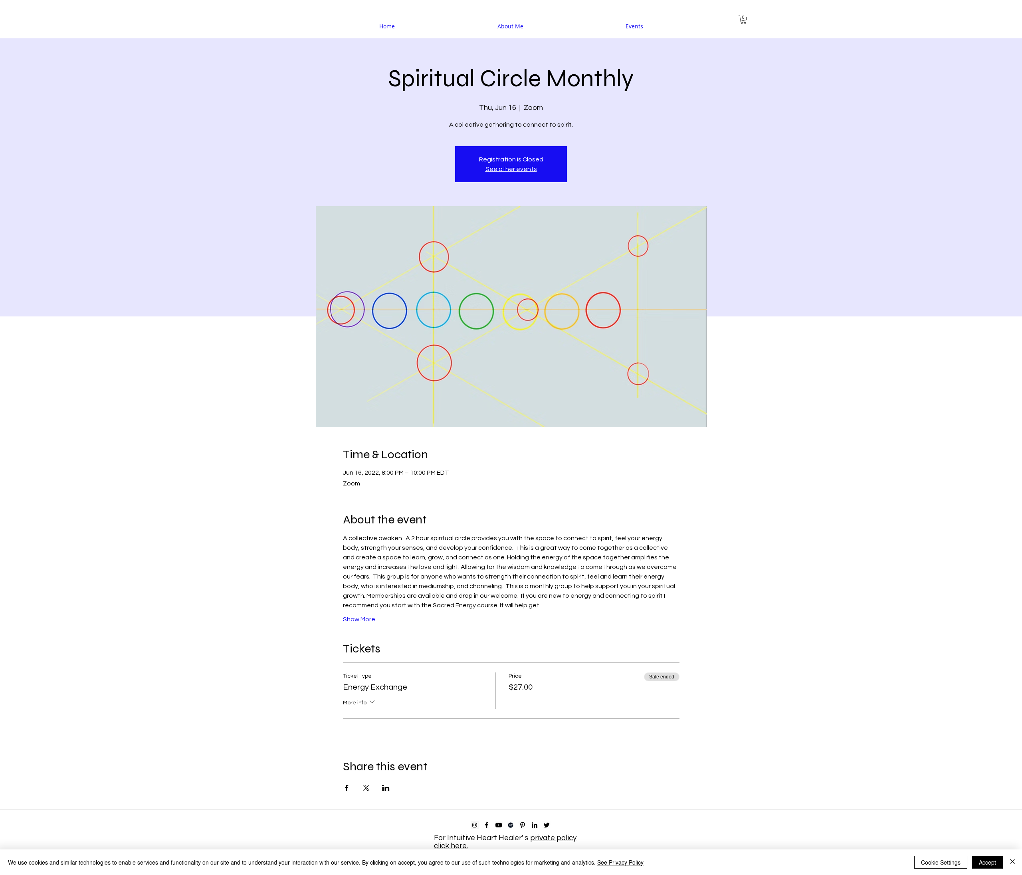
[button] (743, 20)
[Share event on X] (366, 788)
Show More (359, 619)
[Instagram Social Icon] (475, 825)
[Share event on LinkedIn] (386, 788)
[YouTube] (499, 825)
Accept (987, 862)
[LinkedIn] (535, 825)
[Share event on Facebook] (347, 788)
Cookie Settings (941, 862)
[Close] (1012, 862)
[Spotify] (511, 825)
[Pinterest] (523, 825)
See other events (511, 169)
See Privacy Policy (620, 862)
